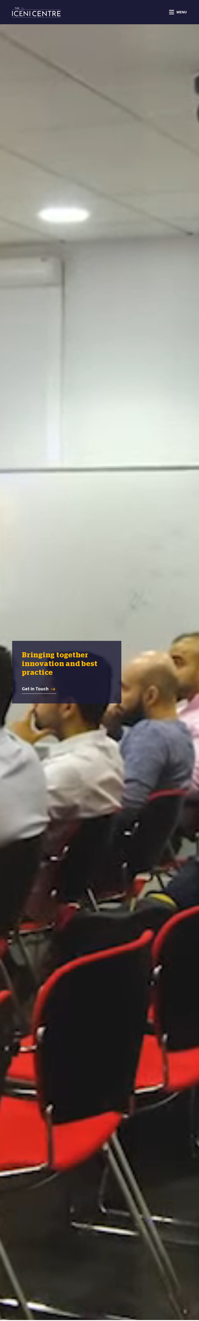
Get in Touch (35, 688)
